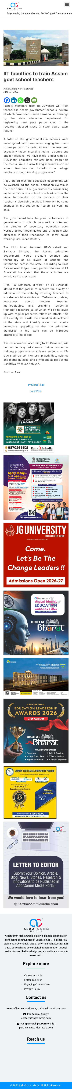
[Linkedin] (14, 100)
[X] (27, 100)
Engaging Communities (37, 984)
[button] (67, 4)
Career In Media (33, 975)
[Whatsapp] (20, 100)
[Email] (34, 100)
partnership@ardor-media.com (36, 1027)
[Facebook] (7, 100)
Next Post (35, 391)
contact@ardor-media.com (36, 1018)
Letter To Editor (33, 979)
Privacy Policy (32, 989)
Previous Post (36, 385)
